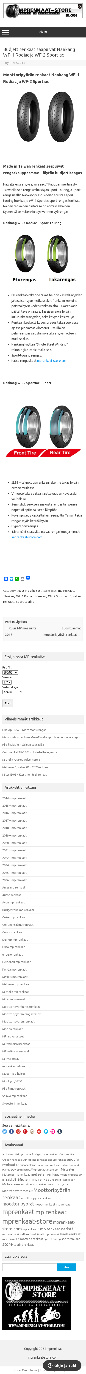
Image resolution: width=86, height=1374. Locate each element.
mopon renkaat (45, 1204)
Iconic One (21, 1370)
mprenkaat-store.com (52, 361)
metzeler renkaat (45, 1174)
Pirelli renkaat (70, 1234)
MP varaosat (10, 1058)
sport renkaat (70, 1238)
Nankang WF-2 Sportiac (51, 596)
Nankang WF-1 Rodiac (18, 596)
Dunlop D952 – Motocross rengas (24, 729)
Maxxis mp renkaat (15, 976)
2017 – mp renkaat (14, 820)
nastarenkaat (10, 1234)
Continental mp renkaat (17, 924)
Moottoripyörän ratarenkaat (21, 1006)
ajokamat (8, 1154)
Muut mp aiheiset (28, 590)
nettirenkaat (28, 1234)
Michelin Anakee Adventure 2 (21, 759)
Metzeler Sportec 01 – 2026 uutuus (25, 767)
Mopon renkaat (12, 1029)
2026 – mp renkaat (14, 880)
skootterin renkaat (30, 1238)
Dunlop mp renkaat (15, 939)
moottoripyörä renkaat (36, 1198)
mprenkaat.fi (30, 1229)
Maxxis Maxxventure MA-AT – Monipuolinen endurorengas (41, 737)
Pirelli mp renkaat (13, 1088)
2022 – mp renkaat (14, 857)
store (7, 1244)
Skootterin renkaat (14, 1103)
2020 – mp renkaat (14, 842)
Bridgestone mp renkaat (18, 909)
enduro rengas (57, 1159)
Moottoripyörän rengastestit (21, 1014)
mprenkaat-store (13, 1066)
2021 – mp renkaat (14, 850)
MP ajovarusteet (13, 1036)
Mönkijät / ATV (12, 1081)
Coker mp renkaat (14, 917)
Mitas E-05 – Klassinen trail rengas (24, 774)
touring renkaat (24, 1244)
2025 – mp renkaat (14, 872)
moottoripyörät (18, 1203)
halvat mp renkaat (48, 1165)
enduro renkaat (12, 954)
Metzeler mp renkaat (16, 984)
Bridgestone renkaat (45, 1154)
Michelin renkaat (13, 1184)
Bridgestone (23, 1154)
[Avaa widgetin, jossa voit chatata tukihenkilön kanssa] (62, 1366)
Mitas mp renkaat (13, 999)
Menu (43, 31)
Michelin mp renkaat (15, 991)
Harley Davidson (12, 1169)
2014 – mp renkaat (14, 798)
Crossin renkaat (12, 932)
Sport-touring (25, 601)
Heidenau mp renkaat (16, 961)
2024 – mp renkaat (14, 865)
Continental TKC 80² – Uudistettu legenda (29, 752)
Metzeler (67, 1169)
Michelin (11, 1179)
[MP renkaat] (43, 17)
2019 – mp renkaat (14, 835)
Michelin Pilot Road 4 (63, 1179)
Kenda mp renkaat (14, 969)
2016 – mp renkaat (14, 812)
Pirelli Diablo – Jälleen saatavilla (23, 744)
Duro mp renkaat (13, 946)
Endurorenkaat (26, 1165)
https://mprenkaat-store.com (41, 1169)
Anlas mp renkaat (13, 887)
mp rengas (63, 1204)
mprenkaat (18, 1211)
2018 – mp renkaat (14, 827)
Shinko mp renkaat (14, 1095)
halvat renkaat (70, 1165)
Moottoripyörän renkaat (18, 1021)
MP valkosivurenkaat (15, 1051)
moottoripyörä (58, 1184)
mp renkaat (66, 590)
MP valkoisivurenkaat (16, 1043)
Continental (67, 1154)
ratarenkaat (9, 1238)
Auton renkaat (11, 895)
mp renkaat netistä (57, 1229)
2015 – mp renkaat (14, 805)
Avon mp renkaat (13, 902)
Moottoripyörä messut (17, 1190)
